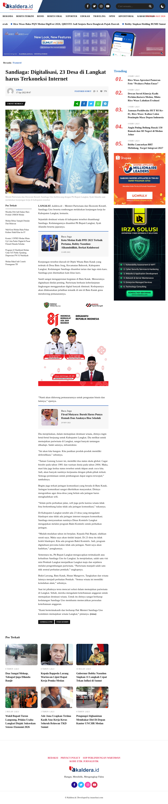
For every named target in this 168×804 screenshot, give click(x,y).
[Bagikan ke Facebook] (84, 104)
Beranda (7, 62)
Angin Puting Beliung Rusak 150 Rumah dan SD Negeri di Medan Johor (145, 131)
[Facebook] (87, 6)
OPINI (112, 16)
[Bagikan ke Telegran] (105, 104)
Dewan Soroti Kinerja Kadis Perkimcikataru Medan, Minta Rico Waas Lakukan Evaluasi (144, 97)
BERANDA (8, 16)
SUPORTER (71, 16)
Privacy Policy (70, 758)
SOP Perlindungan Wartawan (101, 758)
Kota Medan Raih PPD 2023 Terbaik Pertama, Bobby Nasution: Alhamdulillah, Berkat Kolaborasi (82, 244)
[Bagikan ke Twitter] (91, 104)
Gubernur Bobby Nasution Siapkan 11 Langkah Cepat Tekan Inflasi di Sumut (91, 677)
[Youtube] (107, 6)
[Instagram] (100, 6)
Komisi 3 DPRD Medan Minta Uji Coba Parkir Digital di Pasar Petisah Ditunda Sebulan (17, 241)
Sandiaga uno (46, 622)
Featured (17, 62)
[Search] (150, 6)
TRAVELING (99, 16)
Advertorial (126, 16)
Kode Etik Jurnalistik (84, 761)
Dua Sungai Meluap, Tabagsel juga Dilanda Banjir (17, 677)
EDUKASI (85, 16)
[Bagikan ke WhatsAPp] (98, 104)
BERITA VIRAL (54, 16)
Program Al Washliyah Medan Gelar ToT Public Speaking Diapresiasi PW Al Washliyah (17, 253)
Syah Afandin (62, 622)
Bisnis (40, 16)
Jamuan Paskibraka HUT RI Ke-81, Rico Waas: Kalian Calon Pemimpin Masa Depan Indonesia (146, 114)
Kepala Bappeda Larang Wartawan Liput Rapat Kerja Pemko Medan (54, 677)
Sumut (88, 91)
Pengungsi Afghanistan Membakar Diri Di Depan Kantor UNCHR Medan (90, 720)
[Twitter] (94, 6)
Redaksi (53, 758)
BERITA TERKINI (25, 16)
